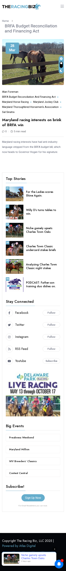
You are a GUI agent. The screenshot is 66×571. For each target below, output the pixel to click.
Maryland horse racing (15, 101)
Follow (51, 313)
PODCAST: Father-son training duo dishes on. (41, 284)
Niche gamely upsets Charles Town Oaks (39, 230)
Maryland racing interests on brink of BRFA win (31, 122)
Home (6, 21)
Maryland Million (19, 449)
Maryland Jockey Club (45, 101)
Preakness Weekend (21, 437)
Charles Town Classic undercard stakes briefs (41, 248)
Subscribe (51, 361)
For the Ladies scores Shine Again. (39, 194)
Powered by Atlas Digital (19, 546)
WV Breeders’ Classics (23, 461)
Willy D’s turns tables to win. (41, 212)
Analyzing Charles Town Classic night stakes (41, 266)
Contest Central (18, 473)
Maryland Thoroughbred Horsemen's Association (30, 107)
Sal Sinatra (8, 112)
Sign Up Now (33, 497)
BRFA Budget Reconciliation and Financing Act (31, 29)
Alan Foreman (10, 91)
